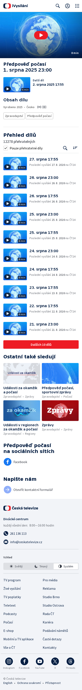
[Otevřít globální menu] (77, 6)
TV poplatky (12, 597)
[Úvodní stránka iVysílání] (15, 5)
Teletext (9, 605)
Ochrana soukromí (29, 683)
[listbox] (41, 566)
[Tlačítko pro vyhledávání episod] (65, 148)
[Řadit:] (75, 147)
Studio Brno (51, 597)
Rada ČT (48, 614)
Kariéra (48, 622)
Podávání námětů (55, 630)
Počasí (8, 622)
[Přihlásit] (67, 6)
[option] (16, 566)
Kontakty (49, 647)
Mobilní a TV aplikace (18, 639)
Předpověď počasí (39, 116)
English (7, 683)
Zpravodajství (14, 116)
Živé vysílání (12, 588)
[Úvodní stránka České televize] (21, 508)
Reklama (49, 588)
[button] (41, 35)
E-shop (8, 630)
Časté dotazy (52, 639)
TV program (12, 580)
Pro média (50, 580)
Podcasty (10, 614)
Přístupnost (53, 683)
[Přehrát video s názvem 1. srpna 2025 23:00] (41, 35)
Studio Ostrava (53, 605)
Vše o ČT (9, 647)
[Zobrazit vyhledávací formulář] (58, 6)
